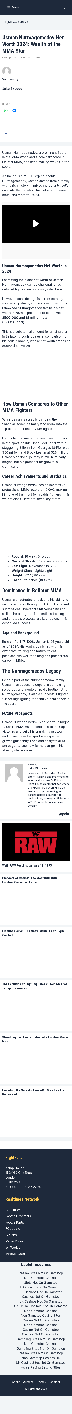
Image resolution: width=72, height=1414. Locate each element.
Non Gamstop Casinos (40, 1278)
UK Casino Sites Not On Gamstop (41, 1362)
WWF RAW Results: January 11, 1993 (27, 865)
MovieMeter (14, 1241)
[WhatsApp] (6, 110)
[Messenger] (14, 110)
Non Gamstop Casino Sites (41, 1315)
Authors (28, 1382)
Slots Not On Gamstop (40, 1282)
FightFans (10, 22)
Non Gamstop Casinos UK (41, 1358)
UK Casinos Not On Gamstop (40, 1292)
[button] (63, 7)
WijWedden (14, 1247)
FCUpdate (13, 1229)
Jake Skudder (13, 89)
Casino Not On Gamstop (41, 1320)
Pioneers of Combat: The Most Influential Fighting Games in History (30, 880)
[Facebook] (6, 133)
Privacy (41, 1382)
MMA (23, 22)
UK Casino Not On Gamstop (40, 1287)
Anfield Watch (16, 1210)
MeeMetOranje (17, 1254)
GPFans (11, 1235)
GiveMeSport (12, 322)
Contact (55, 1382)
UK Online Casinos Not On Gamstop (40, 1306)
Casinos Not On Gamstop (41, 1297)
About (16, 1382)
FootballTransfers (18, 1216)
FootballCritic (15, 1222)
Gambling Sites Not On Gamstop (41, 1339)
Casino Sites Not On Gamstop (41, 1273)
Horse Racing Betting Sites (41, 1367)
